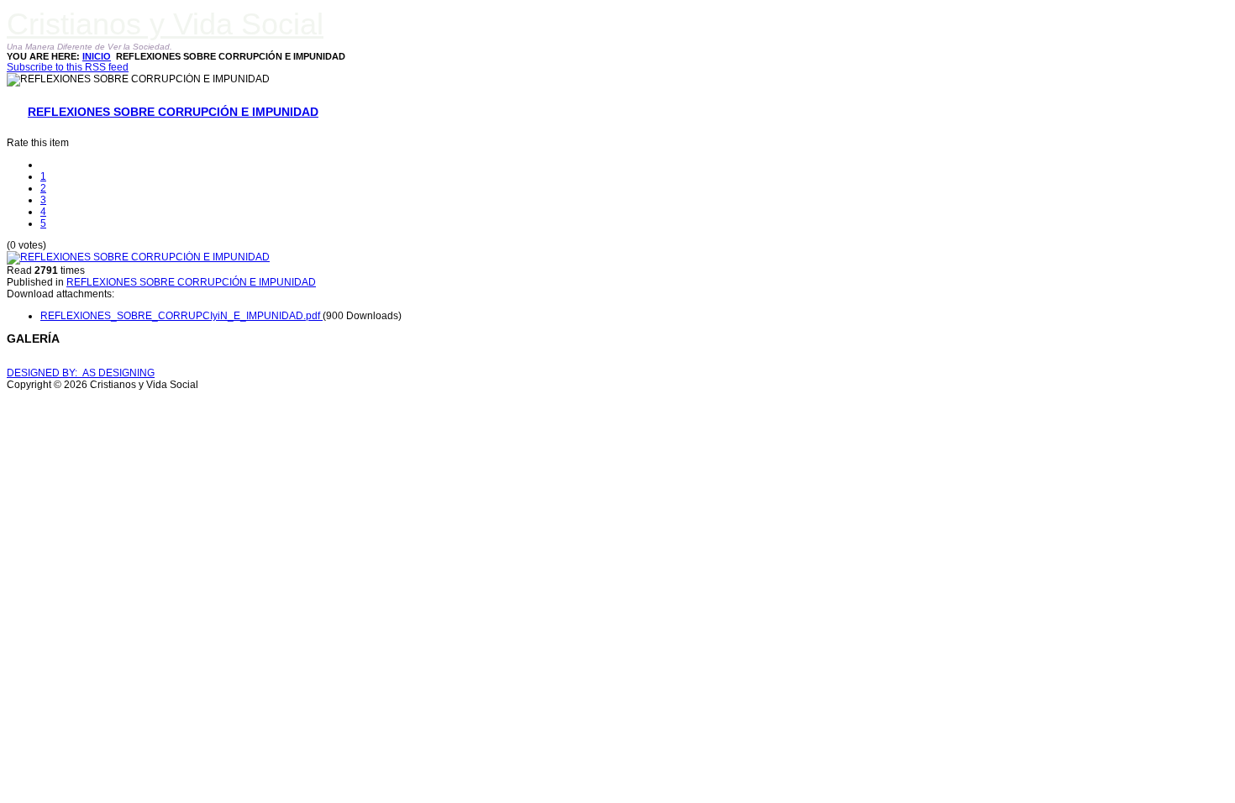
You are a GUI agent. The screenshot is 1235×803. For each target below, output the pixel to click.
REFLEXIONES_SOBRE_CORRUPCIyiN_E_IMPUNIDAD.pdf (181, 316)
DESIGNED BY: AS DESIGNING (81, 373)
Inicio (96, 56)
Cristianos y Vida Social (165, 24)
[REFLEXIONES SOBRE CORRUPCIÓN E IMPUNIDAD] (138, 257)
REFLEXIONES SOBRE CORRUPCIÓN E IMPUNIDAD (173, 111)
